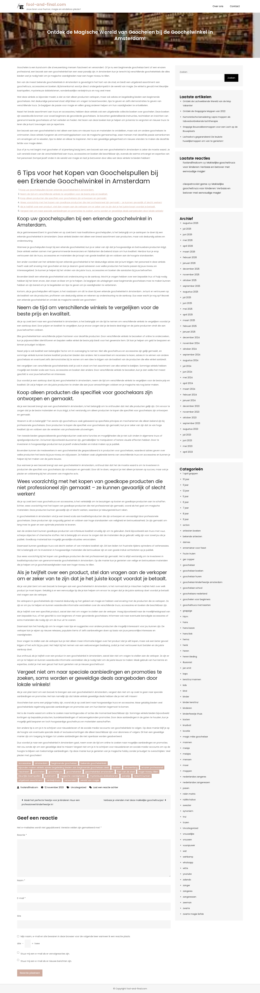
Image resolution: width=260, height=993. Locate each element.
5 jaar (186, 496)
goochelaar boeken (193, 570)
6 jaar (186, 502)
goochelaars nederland (195, 593)
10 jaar (186, 479)
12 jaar (186, 490)
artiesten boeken (192, 530)
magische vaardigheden (73, 775)
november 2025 (191, 274)
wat (185, 851)
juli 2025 (187, 297)
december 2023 (191, 406)
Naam (21, 880)
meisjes (187, 753)
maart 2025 (189, 320)
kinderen (187, 708)
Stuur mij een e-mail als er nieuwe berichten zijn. (46, 961)
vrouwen (187, 839)
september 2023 (191, 423)
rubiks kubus (189, 799)
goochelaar (189, 565)
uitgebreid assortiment (31, 780)
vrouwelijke (188, 833)
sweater (187, 805)
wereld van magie (89, 780)
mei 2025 (187, 308)
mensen (187, 759)
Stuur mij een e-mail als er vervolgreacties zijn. (45, 953)
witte (185, 868)
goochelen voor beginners (196, 599)
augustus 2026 (190, 223)
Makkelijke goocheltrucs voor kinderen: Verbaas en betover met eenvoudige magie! (209, 167)
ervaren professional (152, 767)
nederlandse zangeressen (196, 782)
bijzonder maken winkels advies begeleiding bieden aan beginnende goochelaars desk (64, 767)
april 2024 (188, 383)
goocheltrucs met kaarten (197, 605)
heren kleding (190, 656)
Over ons (218, 6)
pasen (186, 788)
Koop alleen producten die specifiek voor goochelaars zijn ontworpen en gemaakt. (63, 198)
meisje (186, 748)
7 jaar (186, 507)
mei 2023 (187, 446)
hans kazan (189, 627)
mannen (187, 742)
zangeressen (189, 896)
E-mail (21, 898)
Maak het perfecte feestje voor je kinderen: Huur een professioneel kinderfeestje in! (51, 802)
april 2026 (188, 245)
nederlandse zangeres (194, 776)
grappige (187, 610)
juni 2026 (187, 234)
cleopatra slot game (195, 184)
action (186, 525)
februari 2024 (190, 394)
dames (186, 542)
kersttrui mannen (192, 679)
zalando (187, 879)
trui (184, 816)
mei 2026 (188, 240)
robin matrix (189, 793)
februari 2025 (190, 326)
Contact (235, 6)
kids (185, 685)
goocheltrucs (55, 771)
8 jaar (186, 513)
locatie (186, 730)
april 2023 (188, 451)
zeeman (187, 902)
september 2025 (191, 285)
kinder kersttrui (190, 702)
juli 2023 (187, 434)
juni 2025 (187, 303)
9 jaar (186, 519)
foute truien (189, 553)
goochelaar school (192, 587)
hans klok (187, 633)
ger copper (188, 559)
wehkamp (188, 856)
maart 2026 (189, 251)
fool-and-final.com (46, 4)
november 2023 (191, 411)
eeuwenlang (131, 767)
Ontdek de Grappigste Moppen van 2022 (204, 111)
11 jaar (186, 484)
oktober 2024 (190, 348)
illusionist (187, 662)
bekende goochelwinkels (93, 763)
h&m (185, 616)
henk (185, 645)
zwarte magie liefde (193, 913)
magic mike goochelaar (195, 736)
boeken (117, 767)
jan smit (187, 668)
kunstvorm (50, 775)
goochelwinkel (73, 771)
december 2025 (191, 268)
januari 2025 (189, 331)
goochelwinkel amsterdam (99, 771)
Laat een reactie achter (105, 787)
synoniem (188, 811)
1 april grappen (190, 473)
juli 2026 (187, 228)
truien (186, 822)
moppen (187, 770)
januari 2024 (189, 400)
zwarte (186, 908)
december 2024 (191, 337)
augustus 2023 (190, 428)
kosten (186, 719)
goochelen (39, 771)
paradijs (126, 775)
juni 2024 (187, 371)
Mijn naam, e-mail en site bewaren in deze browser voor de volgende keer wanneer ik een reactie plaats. (75, 936)
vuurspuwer (189, 845)
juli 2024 (187, 366)
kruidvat (187, 725)
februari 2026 (190, 257)
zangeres (187, 891)
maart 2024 (189, 388)
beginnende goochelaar (64, 763)
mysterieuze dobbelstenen (104, 775)
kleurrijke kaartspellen (30, 775)
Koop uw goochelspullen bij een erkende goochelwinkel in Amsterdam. (57, 189)
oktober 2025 (190, 280)
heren (186, 650)
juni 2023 (187, 440)
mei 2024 (188, 377)
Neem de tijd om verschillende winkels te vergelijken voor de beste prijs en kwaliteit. (64, 194)
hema (186, 639)
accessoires (25, 763)
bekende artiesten (192, 536)
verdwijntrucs (53, 780)
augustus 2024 (190, 360)
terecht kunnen (142, 775)
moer (186, 765)
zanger (186, 885)
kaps (185, 673)
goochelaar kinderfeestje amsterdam (202, 582)
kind (185, 690)
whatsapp (188, 862)
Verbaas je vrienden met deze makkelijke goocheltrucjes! (134, 800)
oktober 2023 (190, 417)
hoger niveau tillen (148, 771)
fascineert (24, 771)
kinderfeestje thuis (192, 713)
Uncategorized (78, 787)
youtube (187, 873)
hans (185, 622)
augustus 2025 (190, 291)
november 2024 (191, 343)
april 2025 (188, 314)
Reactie (22, 834)
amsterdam (41, 763)
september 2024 (191, 354)
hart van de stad (126, 771)
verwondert (70, 780)
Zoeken (183, 71)
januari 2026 (189, 263)
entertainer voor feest (194, 547)
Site (19, 915)
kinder (186, 696)
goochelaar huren (192, 576)
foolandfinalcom (29, 787)
